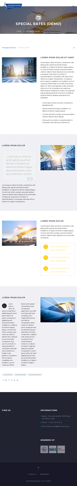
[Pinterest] (9, 380)
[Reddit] (17, 380)
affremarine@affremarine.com (58, 426)
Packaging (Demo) (9, 48)
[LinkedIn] (14, 380)
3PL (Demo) (8, 374)
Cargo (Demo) (20, 374)
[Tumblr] (11, 380)
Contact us (32, 474)
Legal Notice (44, 474)
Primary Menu (73, 6)
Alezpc (42, 481)
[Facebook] (3, 380)
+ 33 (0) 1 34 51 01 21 (55, 422)
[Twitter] (6, 380)
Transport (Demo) (35, 374)
